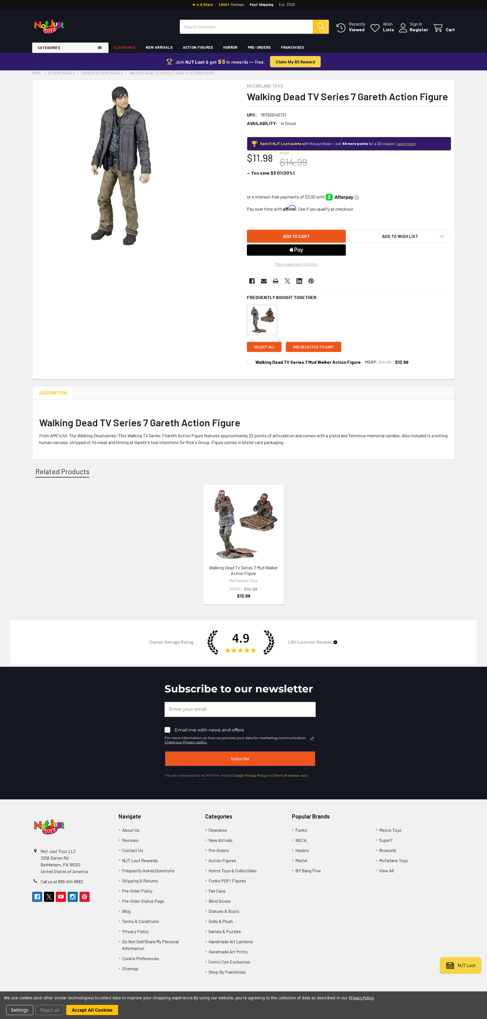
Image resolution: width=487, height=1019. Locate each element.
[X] (287, 281)
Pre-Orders (259, 47)
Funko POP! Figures (227, 880)
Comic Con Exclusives (229, 961)
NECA (301, 840)
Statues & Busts (224, 911)
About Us (131, 830)
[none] (119, 166)
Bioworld (387, 850)
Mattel (301, 860)
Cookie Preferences (140, 958)
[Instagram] (73, 897)
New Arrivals (159, 47)
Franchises (292, 47)
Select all (264, 347)
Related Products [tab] (62, 471)
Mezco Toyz (390, 830)
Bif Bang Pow (308, 870)
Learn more (406, 143)
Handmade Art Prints (228, 951)
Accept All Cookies (92, 1010)
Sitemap (130, 968)
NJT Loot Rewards (140, 860)
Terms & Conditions (140, 921)
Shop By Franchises (227, 972)
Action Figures (198, 47)
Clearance (125, 47)
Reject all (49, 1010)
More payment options (296, 264)
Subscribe (240, 758)
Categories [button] (48, 47)
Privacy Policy (135, 931)
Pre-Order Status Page (143, 901)
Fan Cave (217, 890)
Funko (301, 830)
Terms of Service (286, 775)
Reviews (130, 840)
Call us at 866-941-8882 (62, 881)
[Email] (264, 281)
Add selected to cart (313, 347)
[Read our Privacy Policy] (312, 738)
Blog (126, 911)
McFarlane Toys (393, 860)
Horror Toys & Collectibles (233, 870)
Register (419, 29)
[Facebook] (252, 281)
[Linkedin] (299, 281)
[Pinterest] (311, 281)
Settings (19, 1010)
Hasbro (302, 850)
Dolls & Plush (221, 921)
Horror (230, 47)
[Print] (276, 281)
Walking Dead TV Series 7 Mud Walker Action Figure (308, 362)
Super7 (385, 840)
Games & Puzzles (225, 931)
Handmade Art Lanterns (231, 941)
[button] (400, 236)
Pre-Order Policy (137, 890)
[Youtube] (61, 897)
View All (386, 870)
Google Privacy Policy (249, 775)
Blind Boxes (220, 901)
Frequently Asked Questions (148, 870)
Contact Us (132, 850)
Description (53, 392)
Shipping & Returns (140, 880)
